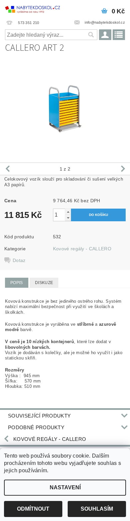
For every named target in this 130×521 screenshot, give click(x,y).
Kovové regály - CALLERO (82, 248)
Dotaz (19, 260)
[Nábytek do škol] (32, 8)
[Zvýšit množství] (68, 212)
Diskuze (44, 282)
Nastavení (65, 487)
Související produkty (39, 416)
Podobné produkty (36, 427)
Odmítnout (33, 509)
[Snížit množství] (68, 218)
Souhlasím (97, 509)
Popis (16, 282)
